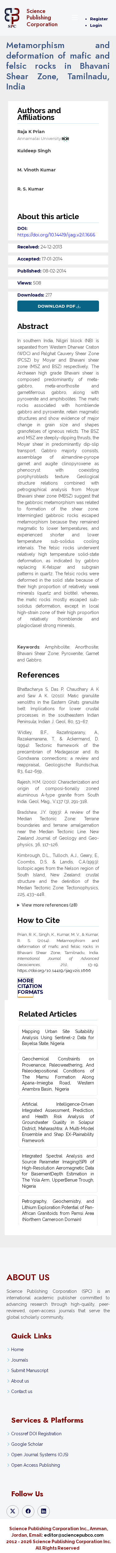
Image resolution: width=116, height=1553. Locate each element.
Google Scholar (27, 1444)
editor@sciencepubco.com (74, 1535)
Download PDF (56, 306)
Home (17, 1349)
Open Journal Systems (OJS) (39, 1455)
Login (96, 25)
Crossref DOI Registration (36, 1434)
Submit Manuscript (29, 1370)
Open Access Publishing (35, 1465)
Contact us (21, 1391)
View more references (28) (49, 905)
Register (99, 18)
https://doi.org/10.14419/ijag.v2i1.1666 (56, 235)
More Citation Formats (25, 986)
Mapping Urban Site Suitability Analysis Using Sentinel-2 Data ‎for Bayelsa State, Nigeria (58, 1037)
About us (20, 1381)
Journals (19, 1360)
